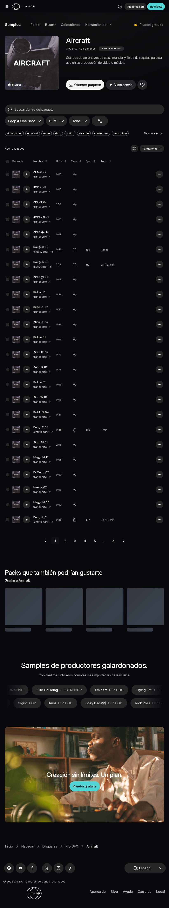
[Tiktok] (70, 873)
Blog (114, 897)
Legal (160, 897)
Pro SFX (71, 852)
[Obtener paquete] (35, 606)
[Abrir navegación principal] (7, 6)
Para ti (35, 25)
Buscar (50, 25)
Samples (13, 24)
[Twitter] (47, 873)
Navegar (27, 852)
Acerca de (97, 897)
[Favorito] (142, 85)
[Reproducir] (31, 63)
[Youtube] (21, 873)
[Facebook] (32, 873)
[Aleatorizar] (134, 148)
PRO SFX (71, 48)
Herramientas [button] (95, 25)
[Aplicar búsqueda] (10, 109)
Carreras (144, 897)
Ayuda (128, 897)
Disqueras (49, 852)
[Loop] (74, 249)
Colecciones (70, 25)
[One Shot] (74, 174)
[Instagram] (58, 873)
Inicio (9, 852)
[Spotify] (9, 873)
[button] (120, 6)
